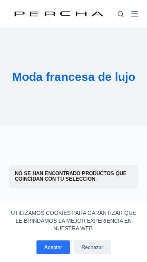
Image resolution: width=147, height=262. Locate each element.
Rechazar (92, 247)
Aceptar (53, 247)
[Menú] (134, 13)
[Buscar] (120, 14)
